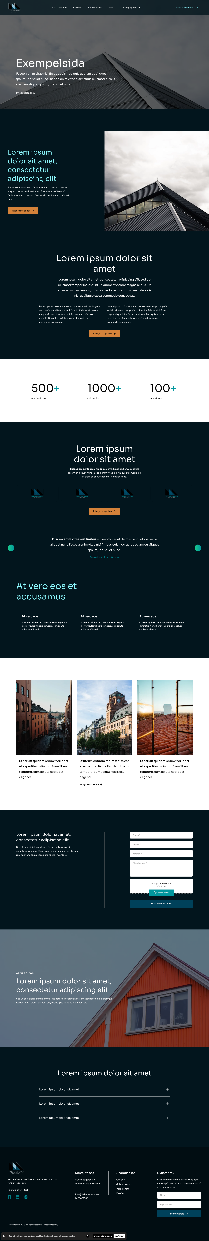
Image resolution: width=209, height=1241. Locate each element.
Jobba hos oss (95, 7)
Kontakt (112, 7)
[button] (11, 548)
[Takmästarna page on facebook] (9, 1197)
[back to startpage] (16, 1168)
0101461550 (81, 1198)
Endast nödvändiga (103, 1236)
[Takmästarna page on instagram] (26, 1197)
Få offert (120, 1193)
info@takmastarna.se (87, 1194)
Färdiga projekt (130, 7)
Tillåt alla (119, 1236)
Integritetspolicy (51, 1225)
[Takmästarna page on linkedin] (17, 1197)
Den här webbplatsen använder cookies (26, 1236)
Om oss (77, 7)
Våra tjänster (58, 7)
